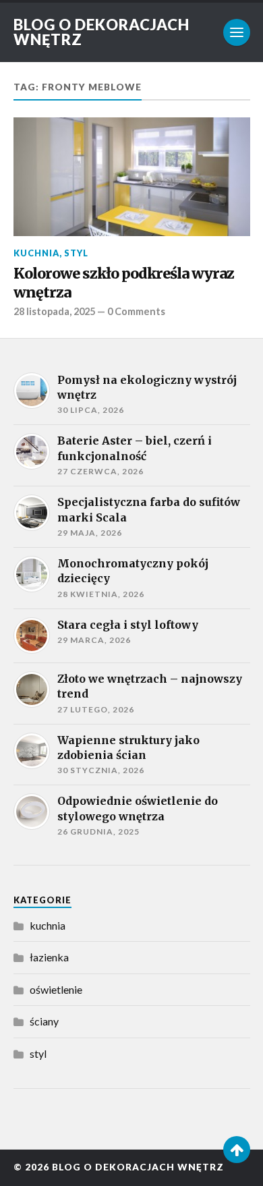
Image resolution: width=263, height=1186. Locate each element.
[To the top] (236, 1149)
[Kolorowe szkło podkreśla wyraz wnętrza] (131, 176)
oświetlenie (56, 989)
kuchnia (36, 253)
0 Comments (136, 311)
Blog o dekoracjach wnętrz (101, 32)
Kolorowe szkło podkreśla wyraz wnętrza (123, 283)
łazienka (49, 957)
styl (76, 253)
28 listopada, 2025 (54, 311)
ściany (44, 1021)
